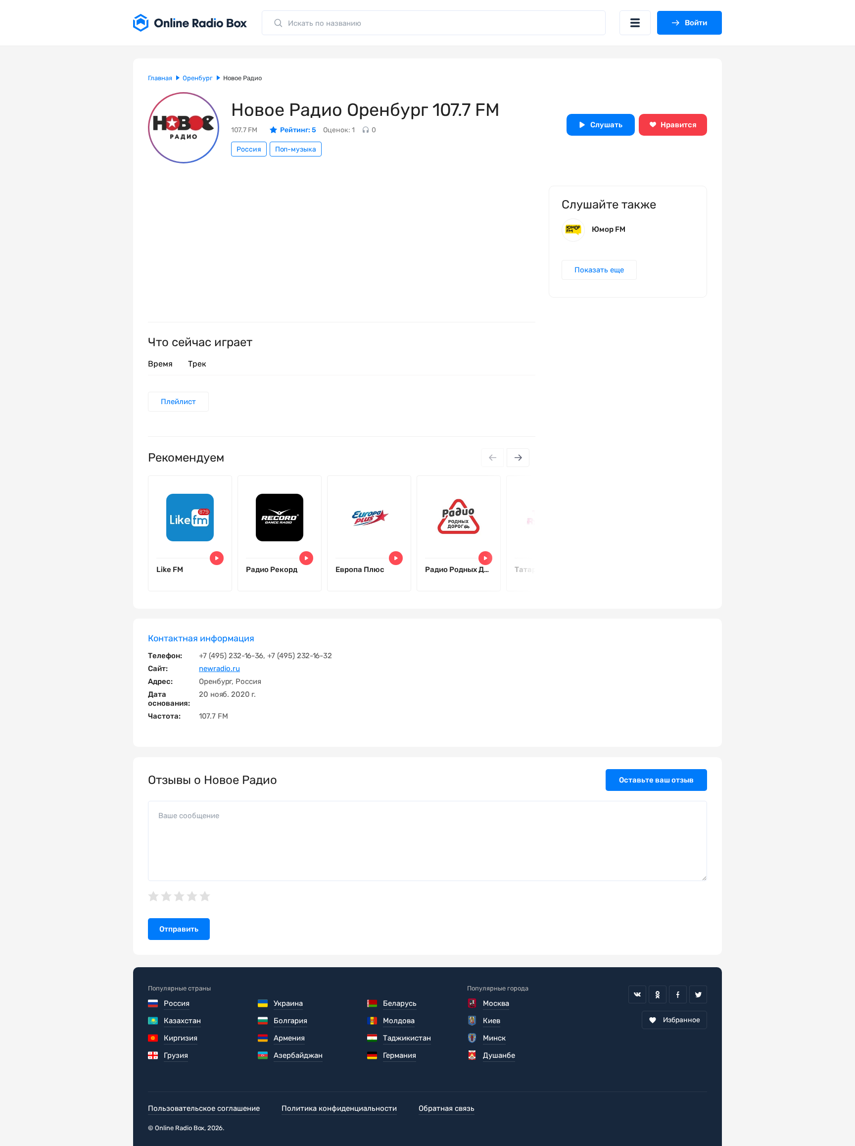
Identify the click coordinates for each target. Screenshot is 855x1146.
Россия (249, 149)
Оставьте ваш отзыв (656, 780)
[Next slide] (518, 457)
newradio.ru (219, 668)
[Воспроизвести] (217, 558)
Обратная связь (447, 1108)
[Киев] (472, 1021)
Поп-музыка (295, 149)
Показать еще (599, 269)
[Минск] (472, 1038)
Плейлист (178, 401)
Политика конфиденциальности (339, 1108)
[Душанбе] (472, 1055)
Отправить (178, 929)
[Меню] (635, 22)
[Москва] (472, 1003)
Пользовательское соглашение (204, 1108)
